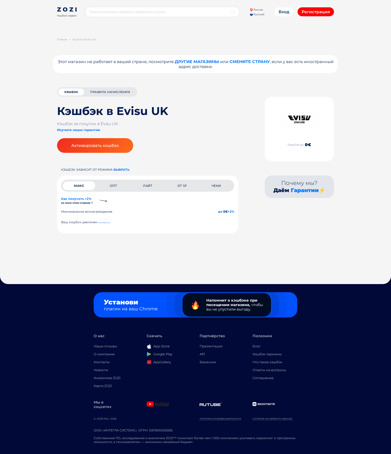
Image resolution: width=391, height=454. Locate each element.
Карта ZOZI (103, 386)
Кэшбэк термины (267, 354)
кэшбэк (71, 92)
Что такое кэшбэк (267, 362)
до (220, 211)
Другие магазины (197, 61)
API (202, 354)
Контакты (102, 362)
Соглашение (263, 378)
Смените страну (250, 61)
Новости (101, 370)
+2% (231, 211)
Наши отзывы (105, 346)
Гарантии (305, 190)
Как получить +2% (77, 200)
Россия (258, 9)
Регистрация (316, 11)
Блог (257, 346)
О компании (104, 354)
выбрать (121, 170)
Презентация (211, 346)
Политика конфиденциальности (220, 418)
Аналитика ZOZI (107, 378)
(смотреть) (104, 222)
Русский (258, 14)
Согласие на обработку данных (272, 418)
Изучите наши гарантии (78, 130)
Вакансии (208, 362)
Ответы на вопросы (269, 370)
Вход (284, 11)
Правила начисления (110, 92)
